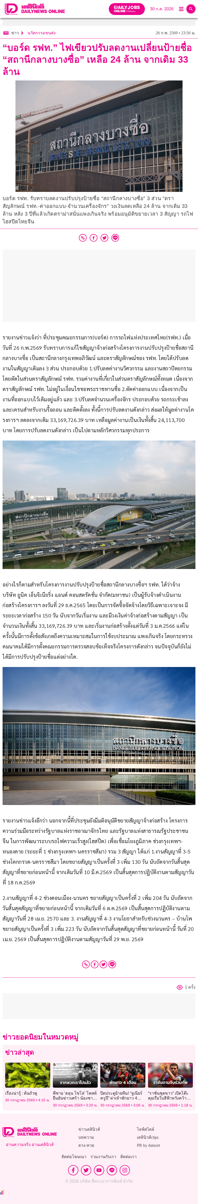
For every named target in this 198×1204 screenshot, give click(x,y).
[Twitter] (103, 964)
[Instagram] (125, 1170)
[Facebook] (94, 964)
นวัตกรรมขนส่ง (42, 33)
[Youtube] (99, 1170)
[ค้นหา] (190, 8)
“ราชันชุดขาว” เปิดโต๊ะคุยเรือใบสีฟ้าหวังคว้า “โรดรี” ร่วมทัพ (168, 1098)
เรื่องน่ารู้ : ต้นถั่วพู (21, 1093)
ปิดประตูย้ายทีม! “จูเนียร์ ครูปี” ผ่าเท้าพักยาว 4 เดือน (121, 1098)
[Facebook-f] (73, 1170)
